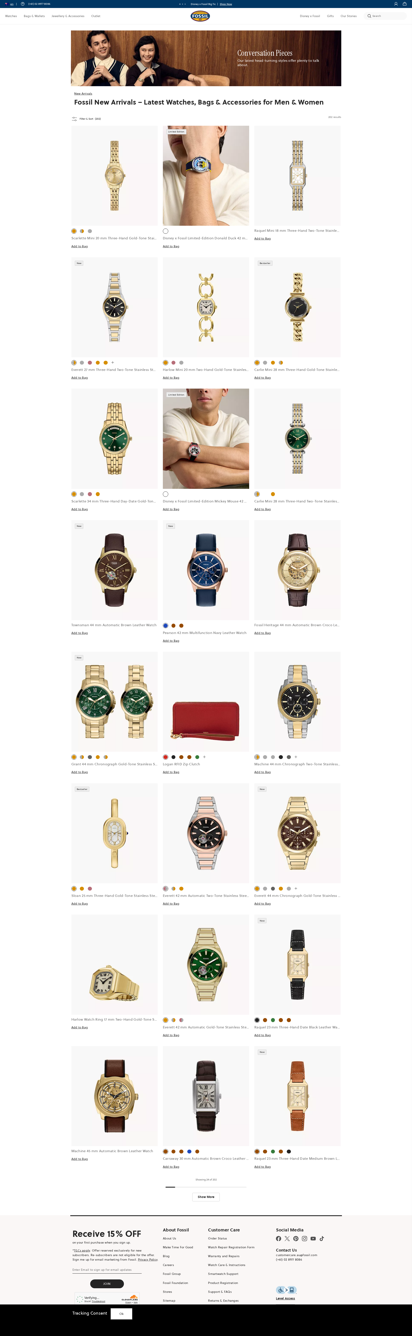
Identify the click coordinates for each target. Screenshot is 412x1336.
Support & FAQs (220, 1292)
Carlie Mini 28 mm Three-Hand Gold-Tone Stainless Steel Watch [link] (307, 369)
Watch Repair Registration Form (231, 1247)
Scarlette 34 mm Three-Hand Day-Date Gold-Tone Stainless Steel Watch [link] (131, 501)
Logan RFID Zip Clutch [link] (181, 764)
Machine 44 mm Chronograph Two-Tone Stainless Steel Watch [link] (306, 764)
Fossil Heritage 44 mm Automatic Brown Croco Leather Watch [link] (305, 625)
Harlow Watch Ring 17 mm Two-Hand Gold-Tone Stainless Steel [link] (124, 1019)
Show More (206, 1197)
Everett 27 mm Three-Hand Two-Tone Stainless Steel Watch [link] (120, 369)
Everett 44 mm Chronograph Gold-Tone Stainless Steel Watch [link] (306, 895)
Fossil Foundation (175, 1283)
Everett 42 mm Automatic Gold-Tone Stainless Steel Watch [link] (212, 1027)
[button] (12, 4)
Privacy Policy (148, 1259)
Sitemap (169, 1300)
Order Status (217, 1238)
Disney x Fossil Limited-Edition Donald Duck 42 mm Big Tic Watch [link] (217, 238)
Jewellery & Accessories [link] (68, 16)
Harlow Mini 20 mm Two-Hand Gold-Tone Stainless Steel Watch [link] (216, 369)
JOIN (107, 1284)
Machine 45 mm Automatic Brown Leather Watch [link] (112, 1151)
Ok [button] (121, 1314)
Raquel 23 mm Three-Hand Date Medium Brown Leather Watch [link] (307, 1158)
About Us (169, 1238)
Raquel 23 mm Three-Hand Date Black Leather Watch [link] (298, 1027)
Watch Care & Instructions (226, 1265)
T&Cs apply (82, 1250)
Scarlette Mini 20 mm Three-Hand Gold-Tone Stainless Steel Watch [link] (127, 238)
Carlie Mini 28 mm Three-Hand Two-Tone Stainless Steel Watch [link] (306, 501)
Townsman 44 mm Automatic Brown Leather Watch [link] (114, 625)
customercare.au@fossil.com (296, 1255)
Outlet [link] (95, 16)
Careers (168, 1265)
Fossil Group (172, 1274)
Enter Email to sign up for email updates (102, 1270)
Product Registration (223, 1283)
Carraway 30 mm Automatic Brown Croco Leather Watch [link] (210, 1158)
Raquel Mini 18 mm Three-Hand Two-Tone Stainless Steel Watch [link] (307, 230)
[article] (114, 191)
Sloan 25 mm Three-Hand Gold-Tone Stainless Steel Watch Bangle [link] (126, 895)
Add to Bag (79, 246)
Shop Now (223, 4)
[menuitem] (11, 16)
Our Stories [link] (349, 16)
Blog (166, 1256)
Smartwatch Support (223, 1274)
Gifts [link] (330, 16)
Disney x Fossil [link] (310, 16)
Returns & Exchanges (223, 1300)
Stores (167, 1292)
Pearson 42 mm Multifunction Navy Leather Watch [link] (205, 632)
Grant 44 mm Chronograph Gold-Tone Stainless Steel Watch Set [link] (125, 764)
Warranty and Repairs (223, 1256)
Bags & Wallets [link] (34, 16)
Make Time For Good (178, 1247)
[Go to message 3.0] (185, 4)
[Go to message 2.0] (182, 4)
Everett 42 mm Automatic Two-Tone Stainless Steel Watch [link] (211, 895)
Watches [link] (11, 16)
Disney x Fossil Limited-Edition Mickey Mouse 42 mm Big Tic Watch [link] (218, 501)
